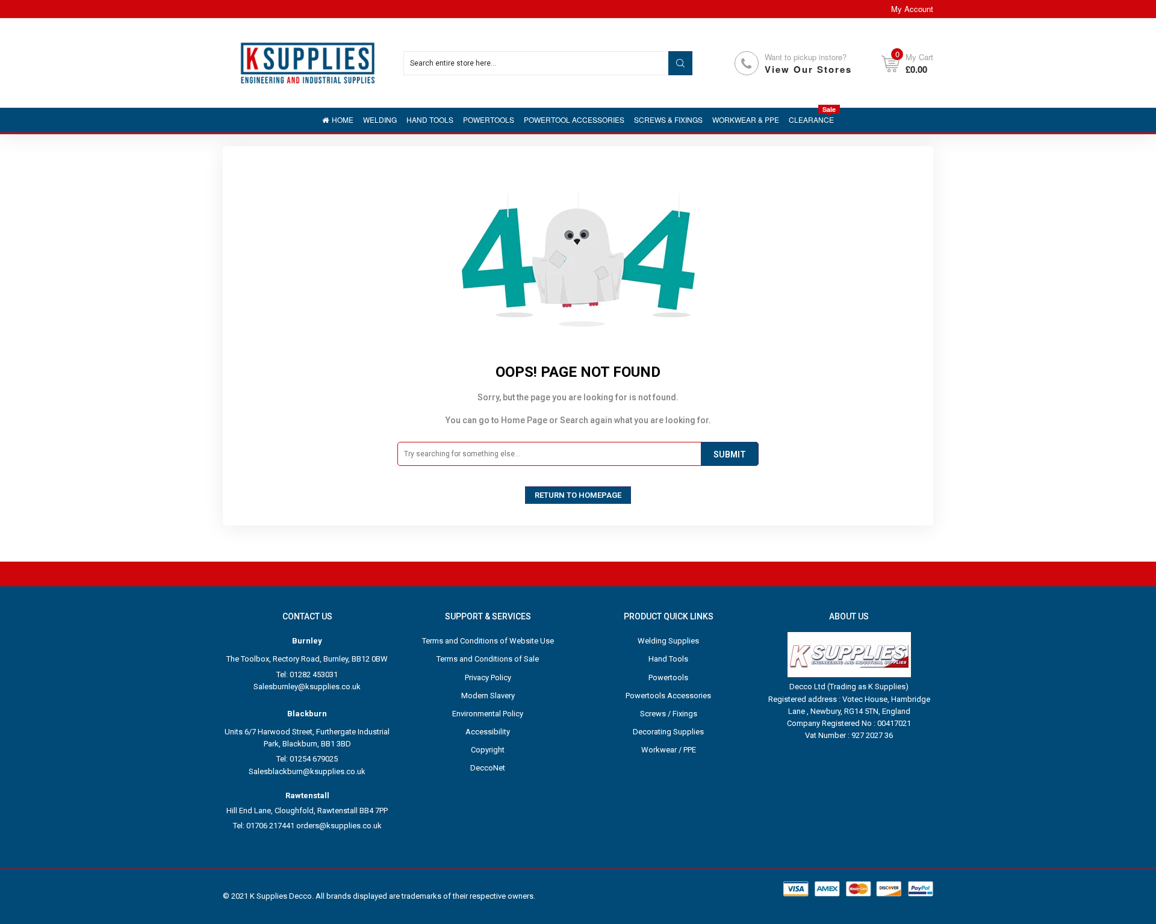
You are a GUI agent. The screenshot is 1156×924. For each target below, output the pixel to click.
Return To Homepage (578, 495)
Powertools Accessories (668, 695)
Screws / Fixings (668, 713)
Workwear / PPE (668, 749)
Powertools (668, 677)
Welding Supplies (668, 640)
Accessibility (487, 731)
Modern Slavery (488, 695)
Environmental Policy (487, 713)
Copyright (488, 749)
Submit (729, 454)
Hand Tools (668, 658)
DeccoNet (487, 767)
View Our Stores (808, 69)
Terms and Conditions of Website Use (488, 640)
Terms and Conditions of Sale (488, 658)
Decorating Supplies (668, 731)
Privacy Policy (488, 677)
